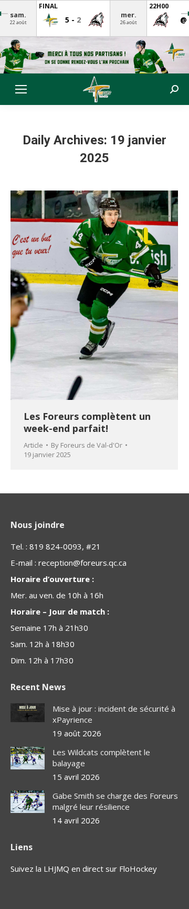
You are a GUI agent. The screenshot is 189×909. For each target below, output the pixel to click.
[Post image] (27, 713)
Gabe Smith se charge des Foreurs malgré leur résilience (115, 801)
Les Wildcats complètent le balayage (101, 757)
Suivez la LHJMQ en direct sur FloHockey (83, 868)
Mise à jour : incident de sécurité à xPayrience (113, 714)
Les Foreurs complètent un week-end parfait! (87, 422)
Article (33, 445)
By (86, 445)
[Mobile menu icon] (21, 89)
